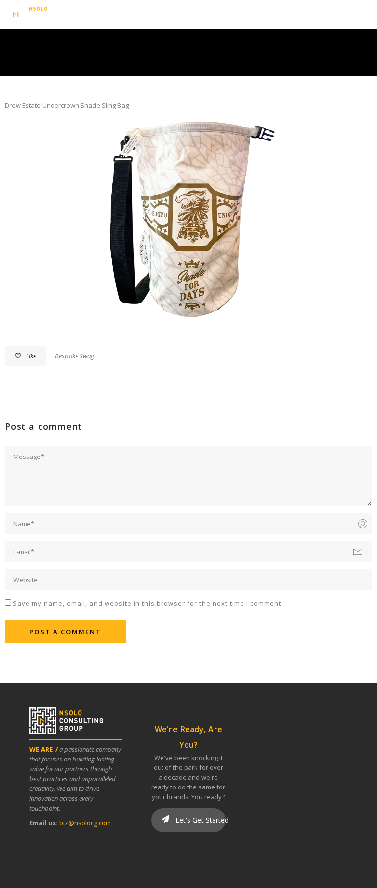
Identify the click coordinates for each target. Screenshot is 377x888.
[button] (362, 16)
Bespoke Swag (74, 356)
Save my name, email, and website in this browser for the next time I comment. (148, 603)
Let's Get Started (199, 820)
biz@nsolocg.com (85, 822)
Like (31, 356)
